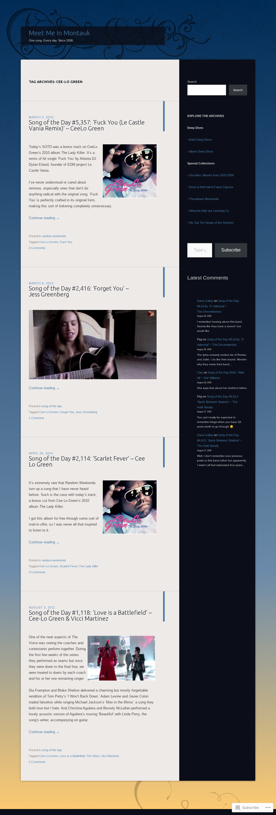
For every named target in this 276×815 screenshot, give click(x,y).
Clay (200, 372)
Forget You (67, 412)
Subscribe (231, 250)
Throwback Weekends (204, 199)
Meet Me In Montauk (59, 33)
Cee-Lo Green (48, 242)
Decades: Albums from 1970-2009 (211, 175)
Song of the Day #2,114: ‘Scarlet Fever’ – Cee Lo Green (87, 461)
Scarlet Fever (68, 566)
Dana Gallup (205, 300)
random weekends (54, 236)
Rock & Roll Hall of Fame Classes (211, 187)
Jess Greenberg (86, 412)
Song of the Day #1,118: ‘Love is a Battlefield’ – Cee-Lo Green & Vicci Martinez (90, 615)
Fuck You (66, 242)
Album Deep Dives (201, 151)
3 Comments (37, 248)
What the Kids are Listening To (209, 210)
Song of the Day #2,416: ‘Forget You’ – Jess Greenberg (79, 291)
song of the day (52, 406)
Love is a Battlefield (72, 756)
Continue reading (44, 218)
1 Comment (36, 418)
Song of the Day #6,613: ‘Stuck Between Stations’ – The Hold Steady (218, 402)
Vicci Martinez (110, 756)
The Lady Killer (88, 566)
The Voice (93, 756)
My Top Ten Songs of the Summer (211, 222)
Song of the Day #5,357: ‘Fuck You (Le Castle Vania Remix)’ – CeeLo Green (87, 125)
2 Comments (37, 762)
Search (192, 81)
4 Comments (37, 572)
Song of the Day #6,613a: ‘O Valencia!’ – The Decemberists (218, 306)
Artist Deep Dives (200, 139)
